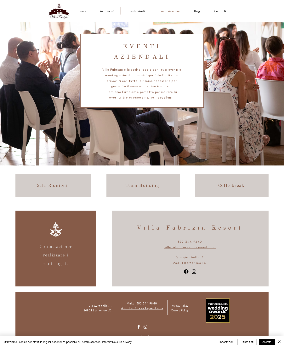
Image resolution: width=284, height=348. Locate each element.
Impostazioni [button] (226, 342)
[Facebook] (138, 326)
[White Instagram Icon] (145, 326)
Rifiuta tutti (247, 342)
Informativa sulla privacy (117, 342)
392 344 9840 (146, 303)
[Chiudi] (279, 342)
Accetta (266, 342)
